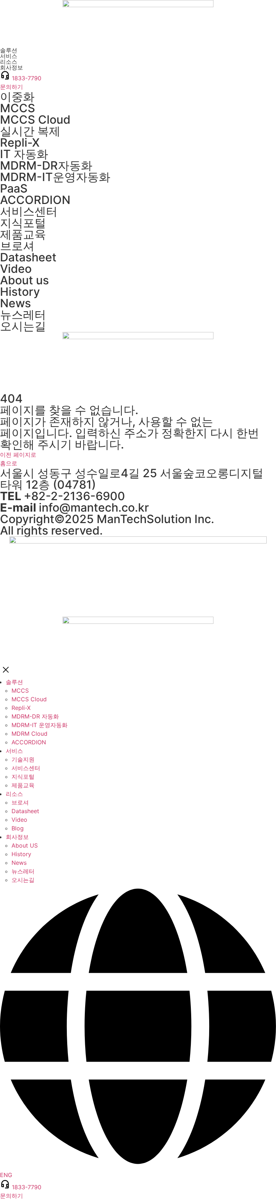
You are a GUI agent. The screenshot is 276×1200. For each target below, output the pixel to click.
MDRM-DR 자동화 (35, 716)
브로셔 (17, 246)
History (20, 292)
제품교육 (23, 234)
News (15, 303)
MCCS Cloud (35, 120)
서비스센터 (29, 211)
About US (25, 845)
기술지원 (23, 759)
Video (16, 269)
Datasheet (28, 257)
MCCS (17, 108)
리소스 (14, 793)
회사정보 (17, 836)
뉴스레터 (23, 315)
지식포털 (23, 223)
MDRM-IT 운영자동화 (40, 725)
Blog (18, 828)
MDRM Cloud (29, 733)
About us (24, 280)
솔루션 (14, 682)
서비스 (14, 750)
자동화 (46, 165)
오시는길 (23, 326)
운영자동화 (55, 177)
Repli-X (20, 143)
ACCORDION (35, 200)
